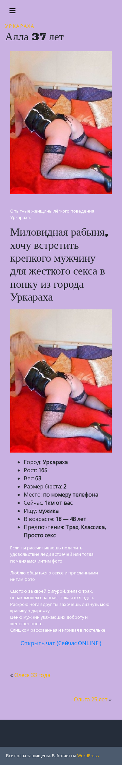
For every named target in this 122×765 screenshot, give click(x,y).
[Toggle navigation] (12, 11)
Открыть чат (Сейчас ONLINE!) (61, 643)
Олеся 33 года (32, 675)
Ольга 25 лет (91, 699)
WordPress (88, 756)
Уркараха (20, 26)
